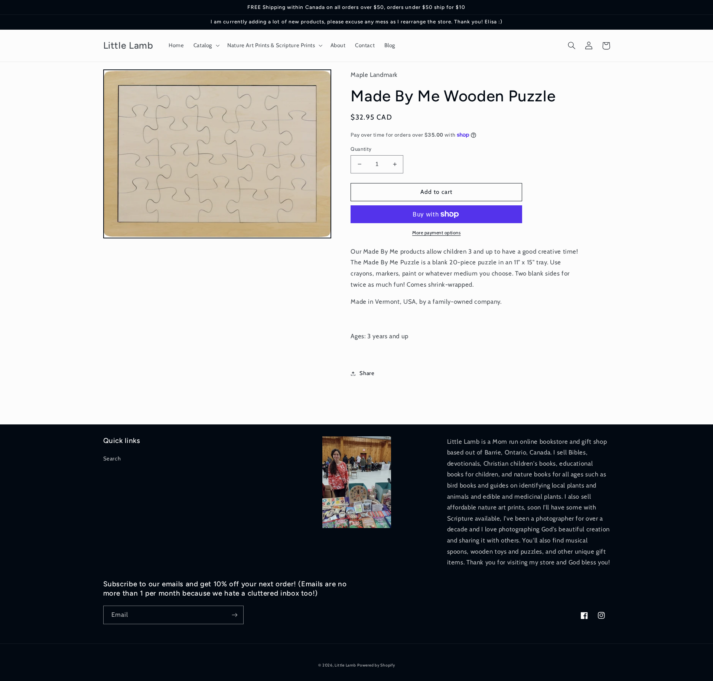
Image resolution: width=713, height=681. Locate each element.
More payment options (436, 232)
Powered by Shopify (376, 665)
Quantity (361, 149)
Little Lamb (345, 665)
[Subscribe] (234, 615)
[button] (205, 46)
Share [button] (366, 373)
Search (112, 458)
